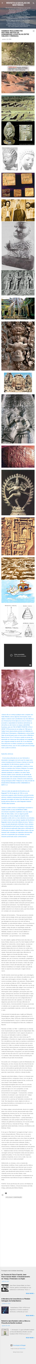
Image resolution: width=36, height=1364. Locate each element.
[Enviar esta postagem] (6, 1194)
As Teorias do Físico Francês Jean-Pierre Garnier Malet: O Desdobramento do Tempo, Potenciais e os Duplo (15, 1277)
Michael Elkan (22, 1348)
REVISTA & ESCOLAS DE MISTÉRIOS (18, 4)
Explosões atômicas (7, 754)
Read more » (30, 1293)
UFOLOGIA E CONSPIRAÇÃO (14, 1197)
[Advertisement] (18, 1252)
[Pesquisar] (34, 3)
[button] (34, 31)
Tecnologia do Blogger (19, 1345)
